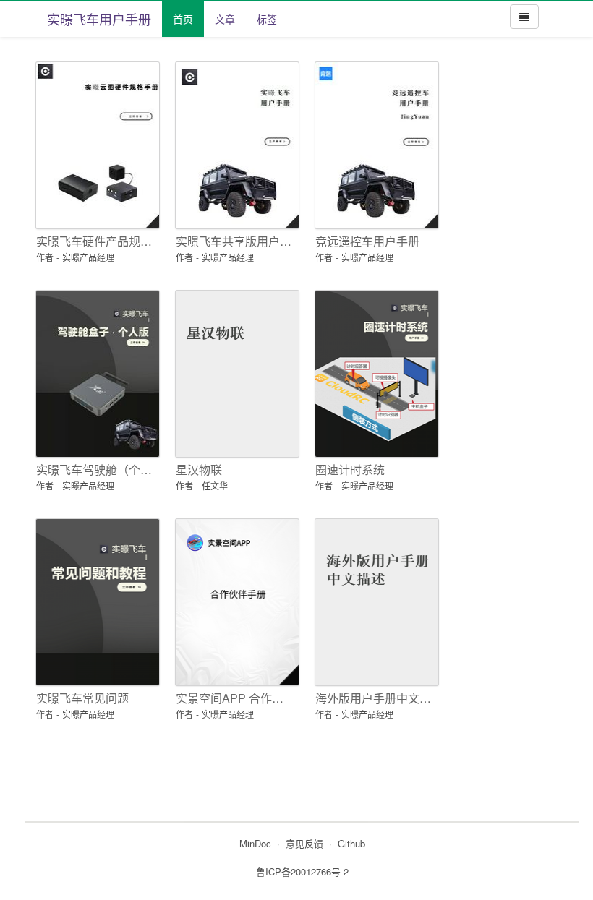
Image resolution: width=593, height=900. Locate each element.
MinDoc (255, 843)
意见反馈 (304, 843)
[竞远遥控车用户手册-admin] (374, 145)
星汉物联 (199, 470)
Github (351, 843)
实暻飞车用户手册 (99, 18)
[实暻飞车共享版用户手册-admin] (235, 145)
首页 (183, 19)
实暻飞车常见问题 (82, 698)
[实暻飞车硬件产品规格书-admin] (95, 145)
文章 (225, 19)
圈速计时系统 (350, 470)
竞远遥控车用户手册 (367, 241)
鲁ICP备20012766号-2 (302, 871)
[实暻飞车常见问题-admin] (95, 602)
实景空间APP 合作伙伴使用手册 (235, 698)
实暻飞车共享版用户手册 (235, 241)
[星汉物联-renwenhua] (235, 374)
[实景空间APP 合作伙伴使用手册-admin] (235, 602)
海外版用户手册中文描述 (374, 698)
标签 (267, 19)
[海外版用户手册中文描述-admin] (374, 602)
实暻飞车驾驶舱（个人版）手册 (95, 470)
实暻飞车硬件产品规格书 (95, 241)
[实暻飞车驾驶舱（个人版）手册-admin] (95, 374)
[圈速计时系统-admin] (374, 374)
